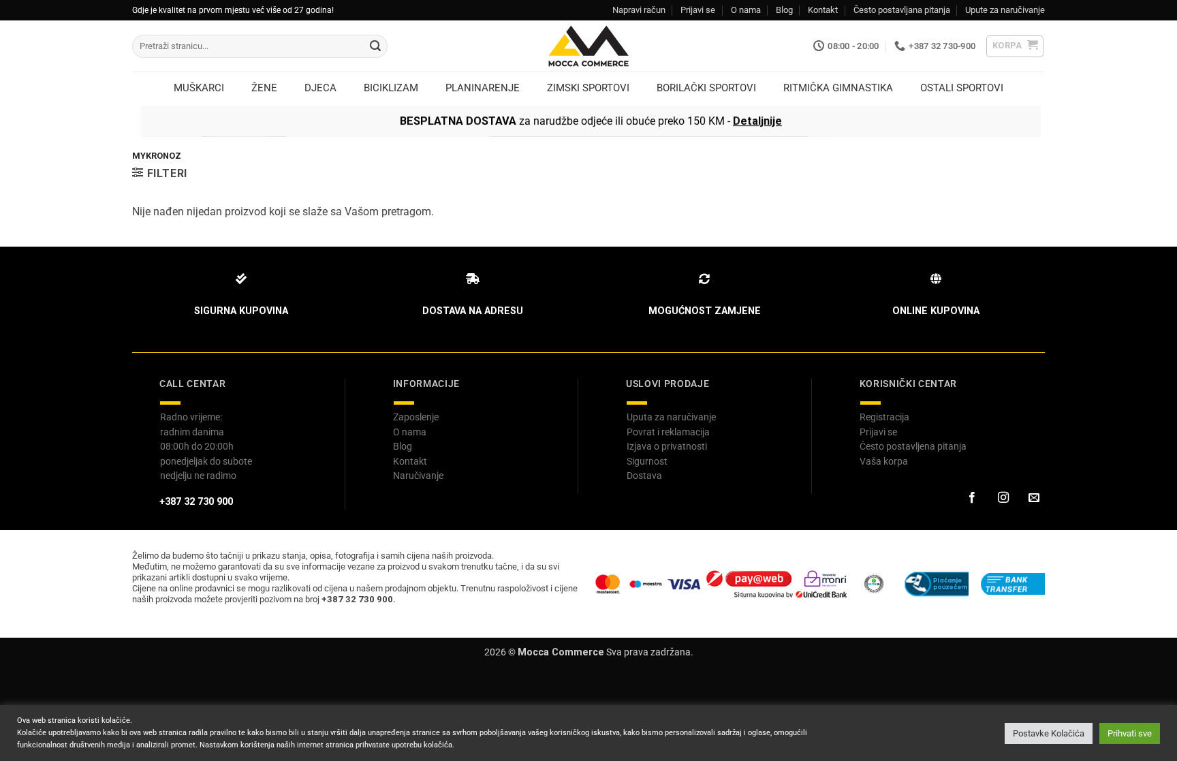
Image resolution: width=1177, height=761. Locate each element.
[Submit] (375, 46)
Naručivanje (418, 475)
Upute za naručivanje (1005, 10)
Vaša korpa (884, 461)
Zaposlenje (416, 416)
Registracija (884, 416)
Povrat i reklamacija (668, 431)
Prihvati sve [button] (1130, 733)
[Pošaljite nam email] (1034, 498)
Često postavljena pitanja (913, 446)
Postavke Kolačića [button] (1048, 733)
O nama (746, 10)
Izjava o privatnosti (667, 446)
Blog (784, 10)
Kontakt (823, 10)
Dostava (644, 475)
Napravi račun (638, 10)
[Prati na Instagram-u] (1002, 498)
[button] (1015, 46)
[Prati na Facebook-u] (972, 498)
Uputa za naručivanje (671, 416)
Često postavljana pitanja (901, 10)
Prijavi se (697, 10)
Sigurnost (647, 461)
